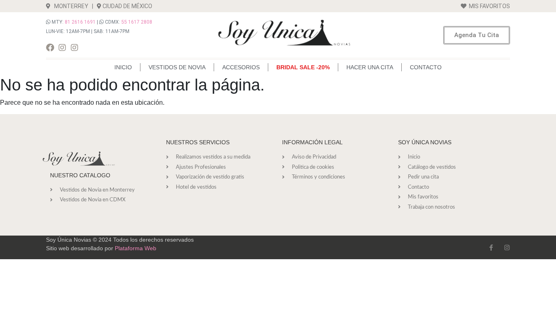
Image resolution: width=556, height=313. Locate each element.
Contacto (426, 67)
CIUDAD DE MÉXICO (127, 6)
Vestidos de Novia (177, 67)
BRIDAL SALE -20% (303, 67)
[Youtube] (99, 48)
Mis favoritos (488, 6)
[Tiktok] (87, 48)
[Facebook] (50, 48)
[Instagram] (62, 48)
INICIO (123, 67)
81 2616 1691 (80, 22)
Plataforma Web (135, 248)
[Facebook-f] (491, 248)
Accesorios (241, 67)
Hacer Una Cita (369, 67)
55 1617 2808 (136, 22)
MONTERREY (69, 6)
